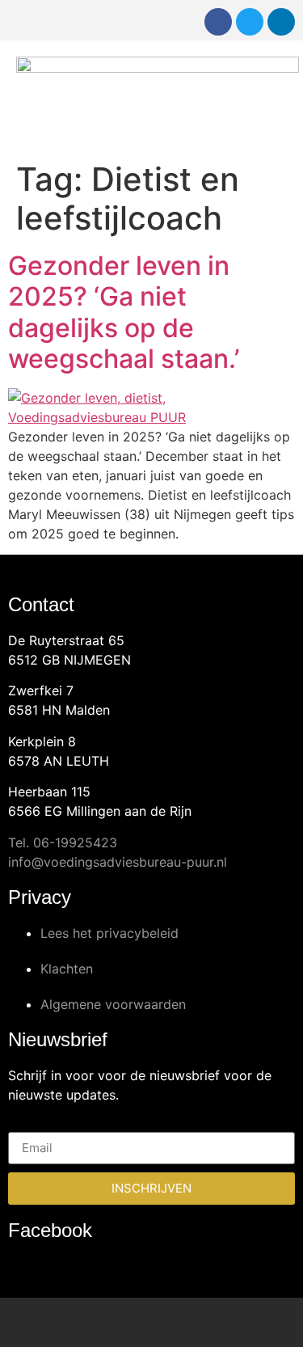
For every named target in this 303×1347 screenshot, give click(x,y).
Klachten (66, 969)
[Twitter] (249, 22)
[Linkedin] (281, 22)
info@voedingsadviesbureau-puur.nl (117, 862)
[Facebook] (218, 22)
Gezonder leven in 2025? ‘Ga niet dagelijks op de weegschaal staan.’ (123, 312)
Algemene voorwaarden (113, 1004)
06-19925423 (75, 842)
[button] (275, 97)
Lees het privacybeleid (109, 933)
